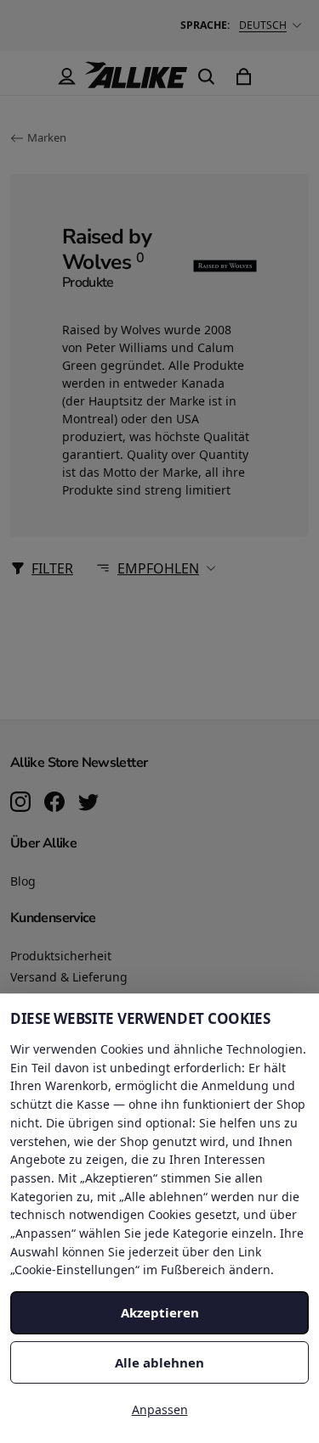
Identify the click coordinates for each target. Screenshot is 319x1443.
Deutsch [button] (263, 25)
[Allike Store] (136, 81)
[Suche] (206, 76)
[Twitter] (88, 803)
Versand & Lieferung (69, 977)
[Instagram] (20, 803)
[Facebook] (54, 803)
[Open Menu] (29, 76)
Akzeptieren (160, 1312)
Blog (23, 881)
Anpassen (160, 1409)
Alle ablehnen (159, 1362)
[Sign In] (66, 76)
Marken (46, 137)
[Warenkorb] (243, 76)
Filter (52, 568)
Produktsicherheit (60, 956)
